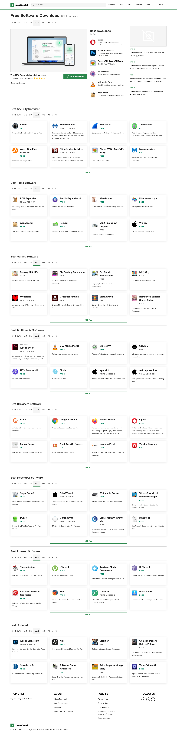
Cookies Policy (103, 707)
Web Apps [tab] (52, 23)
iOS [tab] (43, 23)
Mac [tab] (37, 23)
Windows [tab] (16, 23)
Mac (121, 5)
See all (88, 172)
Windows (111, 5)
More (161, 5)
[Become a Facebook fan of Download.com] (143, 699)
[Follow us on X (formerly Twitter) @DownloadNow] (148, 699)
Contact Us (58, 707)
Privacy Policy (103, 699)
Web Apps (150, 5)
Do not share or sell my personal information (106, 712)
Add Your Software (61, 703)
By (14, 78)
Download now (77, 76)
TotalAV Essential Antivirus (28, 75)
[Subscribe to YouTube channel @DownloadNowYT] (153, 699)
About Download (60, 699)
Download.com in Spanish (63, 711)
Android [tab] (28, 23)
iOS (129, 5)
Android (139, 5)
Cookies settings (104, 718)
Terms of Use (103, 703)
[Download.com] (19, 5)
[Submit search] (33, 5)
